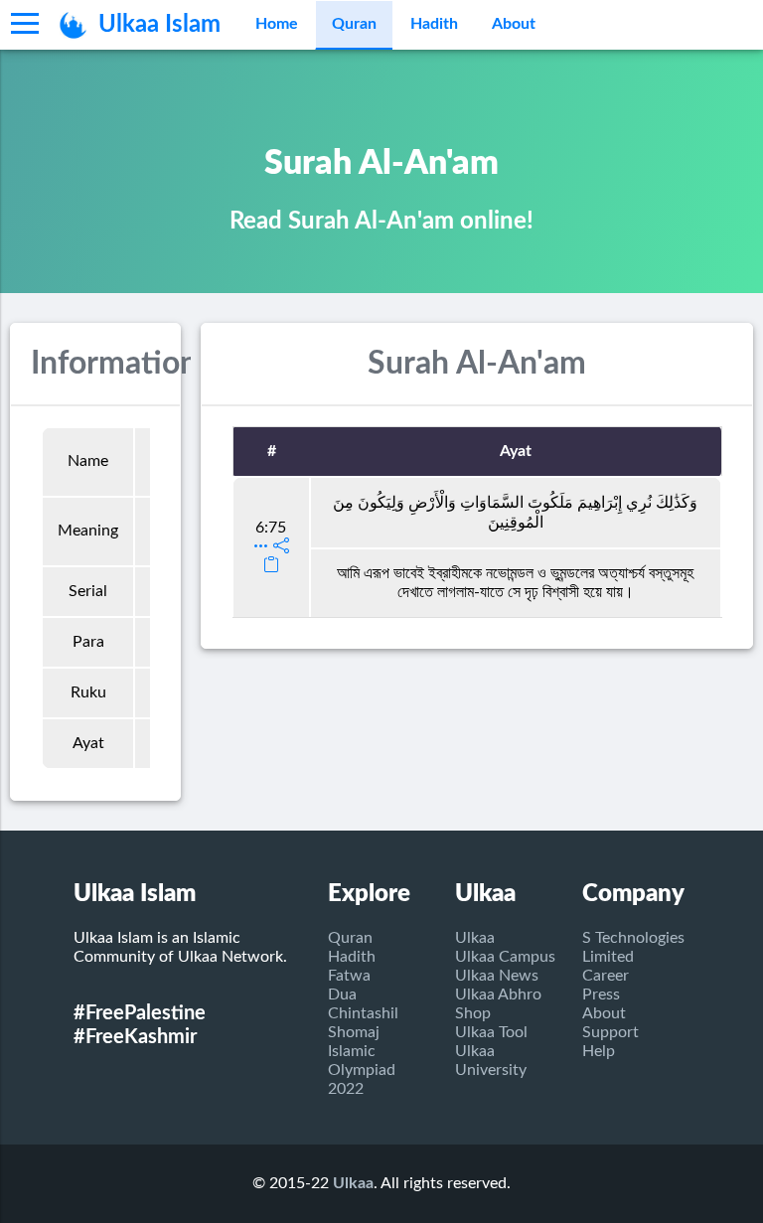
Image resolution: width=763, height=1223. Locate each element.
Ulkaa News (496, 976)
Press (601, 994)
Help (598, 1051)
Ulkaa (475, 938)
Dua (342, 994)
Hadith (434, 24)
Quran (354, 24)
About (513, 24)
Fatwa (349, 976)
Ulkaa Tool (491, 1032)
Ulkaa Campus (505, 957)
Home (276, 24)
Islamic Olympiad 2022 (361, 1070)
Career (605, 976)
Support (610, 1032)
